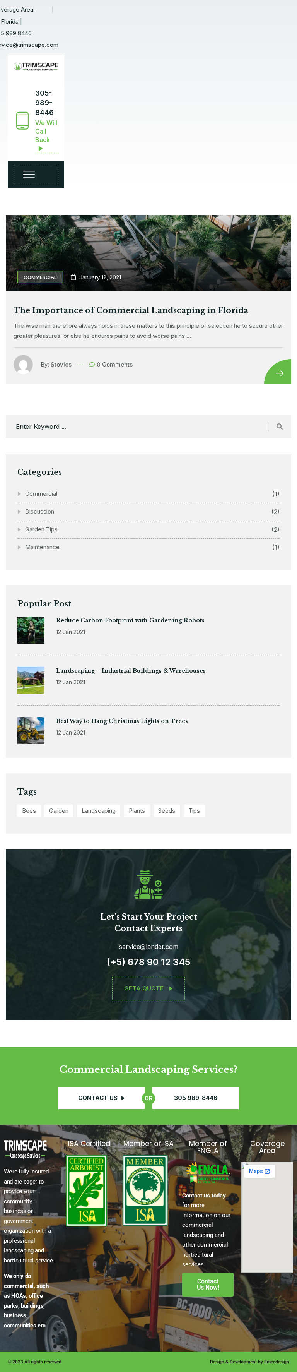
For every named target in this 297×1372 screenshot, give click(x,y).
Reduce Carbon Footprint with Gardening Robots (130, 620)
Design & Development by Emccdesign (249, 1362)
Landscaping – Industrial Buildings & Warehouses (131, 670)
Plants (137, 810)
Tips (194, 810)
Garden (58, 810)
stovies (61, 364)
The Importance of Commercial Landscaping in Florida (131, 310)
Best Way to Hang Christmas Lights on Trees (122, 721)
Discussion (39, 511)
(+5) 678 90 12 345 (148, 962)
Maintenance (42, 547)
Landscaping (99, 810)
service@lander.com (148, 947)
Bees (29, 810)
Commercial (40, 277)
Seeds (166, 810)
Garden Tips (41, 529)
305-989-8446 (44, 102)
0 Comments (115, 364)
